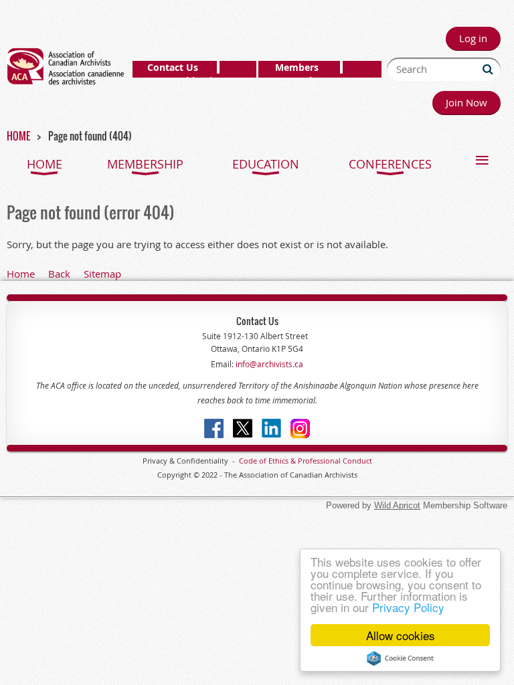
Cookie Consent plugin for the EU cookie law (400, 658)
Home (21, 273)
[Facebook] (214, 428)
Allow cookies (400, 635)
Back (59, 273)
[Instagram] (300, 428)
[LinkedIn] (271, 428)
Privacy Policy (408, 607)
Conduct (356, 461)
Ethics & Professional (304, 461)
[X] (242, 428)
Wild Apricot (397, 505)
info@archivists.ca (268, 364)
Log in (473, 38)
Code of (253, 461)
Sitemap (102, 273)
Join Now (466, 102)
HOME (18, 135)
